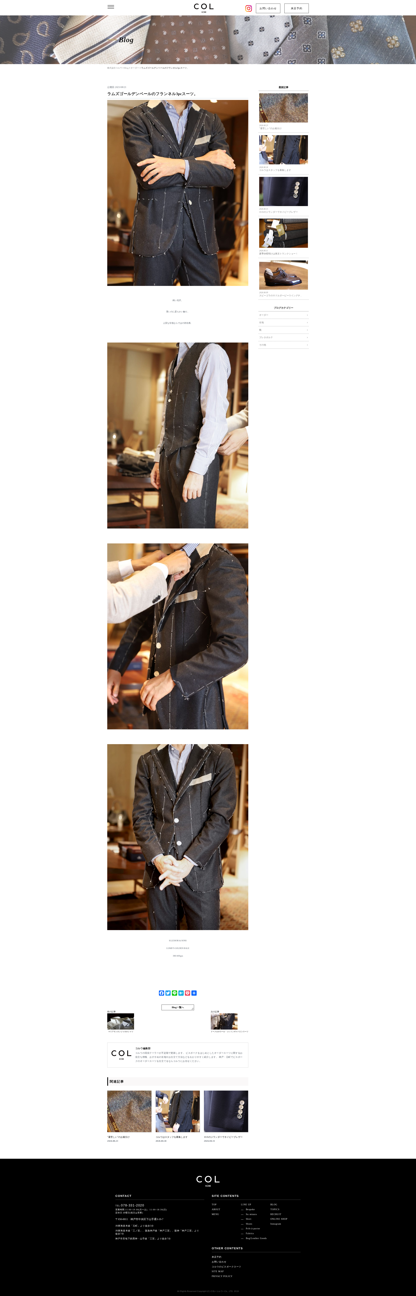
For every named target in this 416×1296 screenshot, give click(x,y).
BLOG (273, 1204)
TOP (214, 1204)
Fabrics (250, 1233)
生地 (261, 322)
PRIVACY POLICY (222, 1276)
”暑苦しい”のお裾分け (270, 127)
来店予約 (296, 8)
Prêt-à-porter (253, 1228)
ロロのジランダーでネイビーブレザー (278, 210)
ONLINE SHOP (278, 1219)
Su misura (251, 1214)
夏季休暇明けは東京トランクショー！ (278, 252)
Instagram (275, 1224)
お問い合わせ (268, 8)
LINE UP (246, 1204)
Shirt (248, 1219)
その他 (262, 345)
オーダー (263, 315)
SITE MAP (218, 1271)
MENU (215, 1214)
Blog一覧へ (178, 1007)
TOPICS (275, 1209)
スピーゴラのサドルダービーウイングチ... (280, 294)
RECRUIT (275, 1214)
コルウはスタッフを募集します (275, 169)
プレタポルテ (266, 337)
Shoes (249, 1224)
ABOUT (216, 1209)
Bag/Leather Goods (256, 1238)
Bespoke (250, 1209)
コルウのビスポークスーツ (226, 1266)
